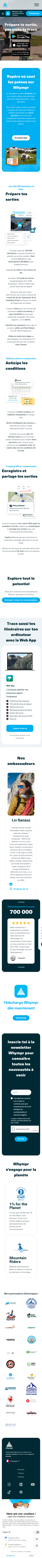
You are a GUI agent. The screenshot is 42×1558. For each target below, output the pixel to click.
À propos (21, 1469)
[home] (5, 5)
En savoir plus (21, 137)
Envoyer (21, 1139)
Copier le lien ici (20, 728)
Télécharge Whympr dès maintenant (21, 1005)
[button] (36, 4)
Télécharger (21, 1017)
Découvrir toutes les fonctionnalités (21, 600)
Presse (21, 1473)
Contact (21, 1477)
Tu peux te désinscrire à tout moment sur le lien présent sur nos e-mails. (21, 1121)
